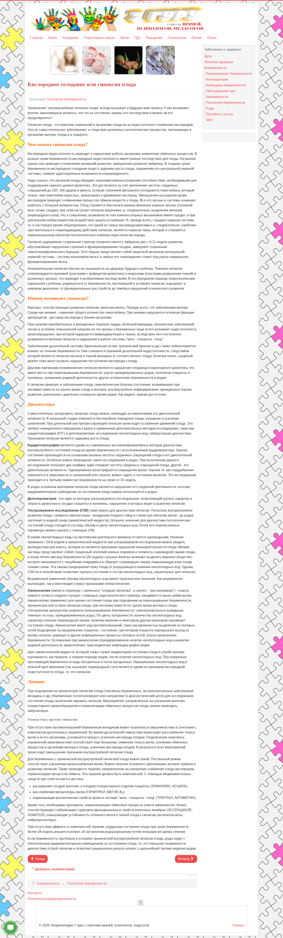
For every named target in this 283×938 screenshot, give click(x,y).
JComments (192, 875)
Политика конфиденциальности (52, 899)
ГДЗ (137, 38)
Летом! (196, 38)
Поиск (211, 38)
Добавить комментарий (54, 869)
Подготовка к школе (99, 38)
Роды (210, 108)
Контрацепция (217, 79)
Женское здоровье (218, 62)
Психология (177, 38)
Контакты (35, 893)
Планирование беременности (229, 73)
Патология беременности (66, 99)
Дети (208, 56)
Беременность (215, 68)
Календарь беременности (226, 85)
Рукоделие (70, 38)
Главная (36, 38)
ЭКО (209, 120)
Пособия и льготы (219, 114)
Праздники (154, 38)
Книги (52, 38)
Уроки (124, 38)
